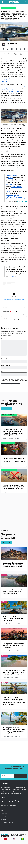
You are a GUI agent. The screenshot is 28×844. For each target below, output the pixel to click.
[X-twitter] (9, 801)
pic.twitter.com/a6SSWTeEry (15, 198)
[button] (2, 2)
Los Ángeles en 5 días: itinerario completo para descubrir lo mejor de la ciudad (14, 645)
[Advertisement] (14, 511)
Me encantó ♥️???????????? (11, 311)
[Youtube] (12, 801)
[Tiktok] (19, 801)
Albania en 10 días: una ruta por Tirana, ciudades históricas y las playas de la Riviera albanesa (13, 564)
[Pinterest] (15, 801)
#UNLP (10, 177)
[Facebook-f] (2, 801)
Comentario (5, 338)
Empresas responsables (8, 8)
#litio (8, 191)
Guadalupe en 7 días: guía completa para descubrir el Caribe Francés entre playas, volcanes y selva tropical (14, 730)
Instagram (11, 276)
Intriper (23, 314)
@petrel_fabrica (16, 186)
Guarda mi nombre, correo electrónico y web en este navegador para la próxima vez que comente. (14, 380)
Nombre (4, 358)
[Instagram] (6, 801)
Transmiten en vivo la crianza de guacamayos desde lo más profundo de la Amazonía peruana (14, 459)
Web (2, 371)
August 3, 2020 (22, 201)
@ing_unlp (9, 184)
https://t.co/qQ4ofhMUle (14, 196)
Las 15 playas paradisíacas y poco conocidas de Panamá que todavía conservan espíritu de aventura (14, 672)
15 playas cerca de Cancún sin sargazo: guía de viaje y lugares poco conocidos (13, 618)
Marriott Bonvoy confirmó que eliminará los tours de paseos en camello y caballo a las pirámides (13, 486)
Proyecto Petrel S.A (13, 91)
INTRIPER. (13, 805)
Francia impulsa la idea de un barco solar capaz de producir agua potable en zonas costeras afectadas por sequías (13, 432)
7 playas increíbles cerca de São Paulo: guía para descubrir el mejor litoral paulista (13, 591)
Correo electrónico (7, 365)
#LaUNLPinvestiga (12, 175)
